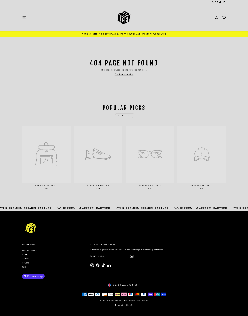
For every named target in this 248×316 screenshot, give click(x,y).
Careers (25, 259)
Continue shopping (124, 74)
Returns (25, 263)
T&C (24, 267)
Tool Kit (25, 255)
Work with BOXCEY (30, 250)
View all (124, 116)
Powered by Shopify (124, 305)
